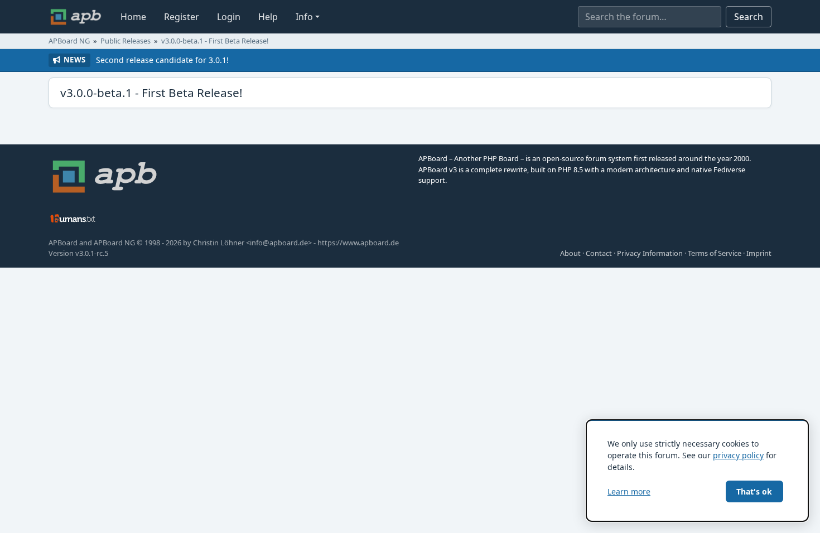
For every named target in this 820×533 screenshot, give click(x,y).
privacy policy (738, 455)
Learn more (628, 491)
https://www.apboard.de (358, 243)
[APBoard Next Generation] (76, 17)
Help (268, 17)
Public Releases (125, 41)
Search (748, 17)
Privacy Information (650, 253)
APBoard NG (69, 41)
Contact (599, 253)
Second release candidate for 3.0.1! (162, 60)
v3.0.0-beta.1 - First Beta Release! (214, 41)
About (570, 253)
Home (133, 17)
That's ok (754, 491)
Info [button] (304, 17)
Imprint (758, 253)
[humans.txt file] (73, 218)
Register (181, 17)
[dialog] (697, 470)
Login (228, 17)
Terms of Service (714, 253)
